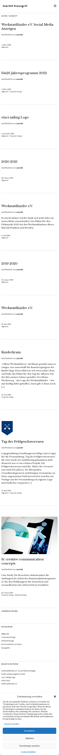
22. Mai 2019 (6, 324)
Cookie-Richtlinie (28, 752)
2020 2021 (9, 162)
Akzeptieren (29, 731)
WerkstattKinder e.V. (17, 206)
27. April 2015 (6, 491)
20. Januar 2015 (7, 593)
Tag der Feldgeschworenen (22, 441)
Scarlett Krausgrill (15, 6)
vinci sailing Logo (15, 117)
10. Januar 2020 (7, 280)
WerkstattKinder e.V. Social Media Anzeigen (18, 671)
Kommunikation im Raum (11, 644)
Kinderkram (11, 352)
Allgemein (4, 47)
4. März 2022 (6, 45)
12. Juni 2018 (6, 395)
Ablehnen (29, 738)
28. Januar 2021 (7, 178)
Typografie (5, 648)
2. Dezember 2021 (7, 134)
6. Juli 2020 (5, 236)
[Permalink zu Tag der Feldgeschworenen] (29, 435)
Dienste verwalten (11, 724)
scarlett (19, 35)
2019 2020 (9, 263)
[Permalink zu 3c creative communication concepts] (29, 553)
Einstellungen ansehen (29, 746)
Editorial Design (21, 595)
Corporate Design (16, 92)
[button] (55, 696)
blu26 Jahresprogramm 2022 (24, 73)
